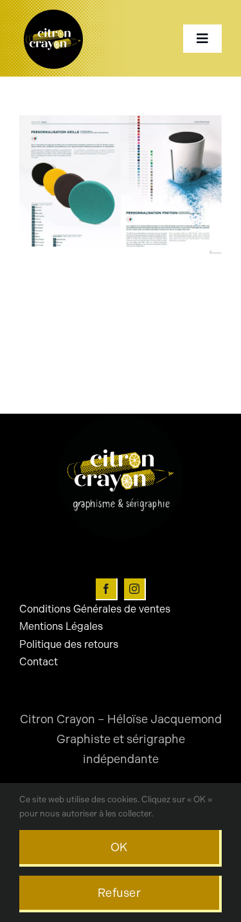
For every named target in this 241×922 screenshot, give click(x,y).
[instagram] (135, 589)
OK (119, 847)
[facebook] (107, 589)
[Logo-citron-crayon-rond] (53, 13)
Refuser (119, 893)
